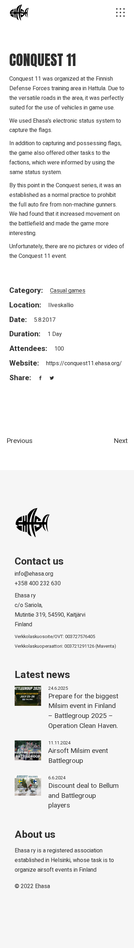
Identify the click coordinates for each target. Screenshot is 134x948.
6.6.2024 (56, 777)
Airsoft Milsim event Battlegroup (78, 756)
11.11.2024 (59, 742)
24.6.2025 (58, 688)
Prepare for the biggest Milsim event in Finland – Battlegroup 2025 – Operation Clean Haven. (83, 711)
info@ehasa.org (34, 574)
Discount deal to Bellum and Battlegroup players (83, 795)
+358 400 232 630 (38, 583)
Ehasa (42, 886)
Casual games (67, 290)
